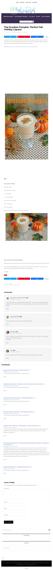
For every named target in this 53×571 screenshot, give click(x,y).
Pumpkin (14, 285)
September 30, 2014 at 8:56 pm (16, 333)
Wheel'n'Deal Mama (18, 562)
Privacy (26, 568)
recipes (18, 285)
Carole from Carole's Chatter (18, 297)
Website (6, 515)
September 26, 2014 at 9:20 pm (16, 317)
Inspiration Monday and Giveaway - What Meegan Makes (18, 398)
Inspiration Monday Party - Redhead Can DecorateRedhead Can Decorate (22, 384)
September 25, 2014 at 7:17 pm (16, 299)
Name (5, 502)
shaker (22, 266)
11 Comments (25, 32)
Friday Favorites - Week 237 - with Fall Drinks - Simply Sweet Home (20, 425)
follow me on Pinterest (14, 46)
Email (5, 508)
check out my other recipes (28, 46)
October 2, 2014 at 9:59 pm (15, 351)
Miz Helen (12, 331)
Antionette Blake (14, 316)
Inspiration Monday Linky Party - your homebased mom (18, 411)
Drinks (11, 285)
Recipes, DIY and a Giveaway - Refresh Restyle (15, 370)
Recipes (10, 283)
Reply (7, 309)
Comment (6, 488)
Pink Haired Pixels (40, 562)
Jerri (11, 350)
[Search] (33, 22)
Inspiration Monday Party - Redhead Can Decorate (16, 467)
